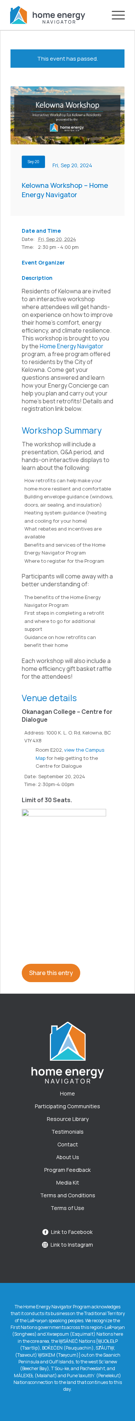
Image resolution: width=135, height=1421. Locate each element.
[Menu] (114, 15)
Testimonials (67, 1131)
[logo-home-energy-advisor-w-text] (47, 15)
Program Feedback (67, 1169)
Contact (67, 1144)
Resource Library (67, 1118)
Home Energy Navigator (72, 346)
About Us (67, 1157)
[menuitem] (114, 15)
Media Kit (67, 1182)
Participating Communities (67, 1106)
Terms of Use (67, 1207)
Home (67, 1093)
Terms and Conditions (67, 1195)
